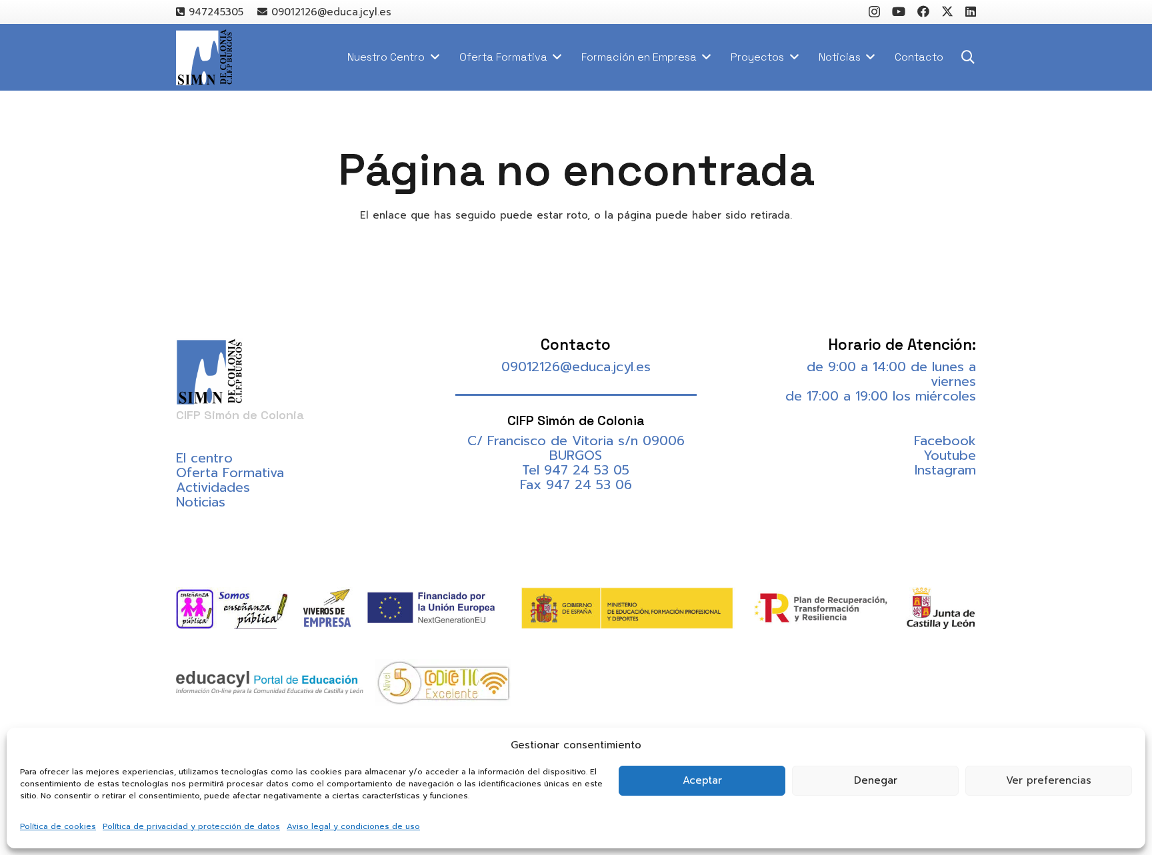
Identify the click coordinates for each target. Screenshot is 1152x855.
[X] (947, 11)
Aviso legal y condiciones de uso (353, 826)
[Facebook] (923, 11)
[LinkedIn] (970, 11)
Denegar (875, 780)
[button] (968, 57)
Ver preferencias (1048, 780)
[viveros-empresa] (327, 607)
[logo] (204, 57)
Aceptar (702, 780)
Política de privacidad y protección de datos (191, 826)
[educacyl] (269, 682)
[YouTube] (898, 11)
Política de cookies (58, 826)
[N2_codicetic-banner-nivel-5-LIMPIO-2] (443, 682)
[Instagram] (874, 12)
